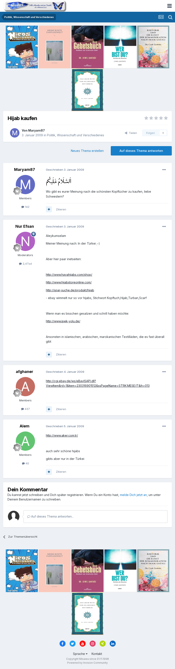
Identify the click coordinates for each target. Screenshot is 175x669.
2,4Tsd (27, 263)
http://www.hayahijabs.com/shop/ (69, 274)
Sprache (79, 654)
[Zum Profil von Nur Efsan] (25, 241)
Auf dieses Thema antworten (141, 151)
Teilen (132, 133)
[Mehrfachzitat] (49, 209)
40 (27, 463)
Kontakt (97, 654)
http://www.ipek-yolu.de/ (63, 321)
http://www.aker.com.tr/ (62, 435)
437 (27, 409)
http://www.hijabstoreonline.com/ (69, 282)
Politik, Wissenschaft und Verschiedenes (75, 135)
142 (26, 206)
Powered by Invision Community (87, 662)
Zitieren (61, 209)
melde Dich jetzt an (133, 495)
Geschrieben (65, 169)
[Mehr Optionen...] (164, 169)
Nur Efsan (24, 226)
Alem (24, 426)
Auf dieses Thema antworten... (52, 516)
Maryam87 (36, 130)
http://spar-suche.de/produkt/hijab (70, 290)
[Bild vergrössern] (58, 181)
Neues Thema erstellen (87, 151)
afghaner (24, 371)
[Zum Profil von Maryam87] (14, 133)
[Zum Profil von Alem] (25, 441)
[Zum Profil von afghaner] (25, 386)
